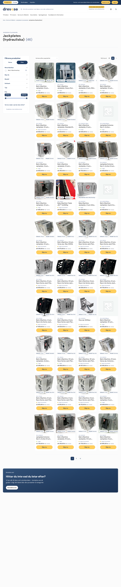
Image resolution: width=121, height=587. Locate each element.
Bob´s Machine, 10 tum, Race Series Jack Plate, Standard (65, 361)
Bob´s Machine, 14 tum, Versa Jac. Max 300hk (65, 243)
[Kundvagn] (116, 9)
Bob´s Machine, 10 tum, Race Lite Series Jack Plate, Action (65, 283)
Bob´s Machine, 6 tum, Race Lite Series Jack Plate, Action (107, 283)
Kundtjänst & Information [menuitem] (55, 15)
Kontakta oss (11, 488)
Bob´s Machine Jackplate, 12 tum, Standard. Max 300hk (43, 127)
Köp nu (44, 96)
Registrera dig (105, 2)
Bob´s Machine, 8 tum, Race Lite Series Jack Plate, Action (86, 283)
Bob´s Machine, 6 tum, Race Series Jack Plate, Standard (65, 400)
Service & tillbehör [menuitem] (23, 15)
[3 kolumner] (109, 58)
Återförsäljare (24, 2)
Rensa (10, 62)
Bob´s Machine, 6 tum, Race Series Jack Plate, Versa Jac (44, 400)
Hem (4, 20)
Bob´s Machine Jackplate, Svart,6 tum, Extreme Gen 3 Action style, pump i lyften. (108, 206)
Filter (22, 62)
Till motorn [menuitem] (13, 15)
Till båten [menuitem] (6, 15)
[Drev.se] (10, 9)
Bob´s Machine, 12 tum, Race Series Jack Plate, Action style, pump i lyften (87, 245)
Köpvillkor (32, 2)
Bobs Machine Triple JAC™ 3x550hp (64, 204)
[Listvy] (116, 58)
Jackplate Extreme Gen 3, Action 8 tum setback (43, 439)
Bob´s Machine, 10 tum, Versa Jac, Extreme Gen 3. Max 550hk (108, 361)
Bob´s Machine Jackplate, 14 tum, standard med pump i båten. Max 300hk (44, 245)
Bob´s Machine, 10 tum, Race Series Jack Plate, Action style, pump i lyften (87, 362)
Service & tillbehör (10, 20)
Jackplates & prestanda (22, 20)
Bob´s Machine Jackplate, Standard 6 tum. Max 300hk (65, 127)
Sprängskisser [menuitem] (43, 15)
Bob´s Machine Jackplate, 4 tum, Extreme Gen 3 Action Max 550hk (44, 167)
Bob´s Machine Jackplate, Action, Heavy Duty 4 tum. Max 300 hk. (44, 362)
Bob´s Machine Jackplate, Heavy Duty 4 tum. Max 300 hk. (65, 88)
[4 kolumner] (112, 58)
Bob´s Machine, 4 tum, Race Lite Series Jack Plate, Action (44, 322)
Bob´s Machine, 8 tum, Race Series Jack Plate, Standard (44, 283)
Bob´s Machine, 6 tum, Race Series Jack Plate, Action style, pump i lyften (87, 401)
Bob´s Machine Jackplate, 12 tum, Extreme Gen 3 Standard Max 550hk (107, 89)
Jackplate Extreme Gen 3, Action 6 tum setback (107, 166)
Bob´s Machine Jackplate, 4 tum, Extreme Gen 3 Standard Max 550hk (86, 167)
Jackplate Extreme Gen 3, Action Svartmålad (106, 127)
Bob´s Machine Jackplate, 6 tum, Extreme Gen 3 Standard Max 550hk (107, 401)
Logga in (115, 2)
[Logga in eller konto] (111, 9)
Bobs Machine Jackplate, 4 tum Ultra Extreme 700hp (86, 205)
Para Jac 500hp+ (85, 320)
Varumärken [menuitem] (33, 15)
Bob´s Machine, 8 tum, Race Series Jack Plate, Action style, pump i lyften (65, 323)
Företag (15, 2)
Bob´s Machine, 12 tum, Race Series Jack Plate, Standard (108, 244)
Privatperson (7, 2)
